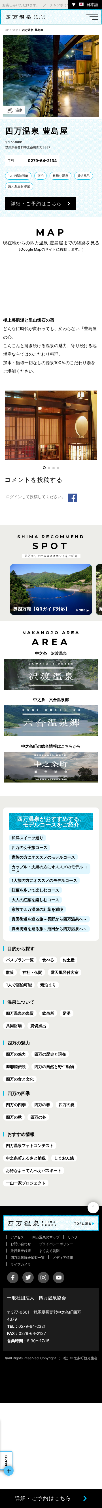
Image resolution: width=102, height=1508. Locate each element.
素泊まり (48, 984)
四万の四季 (16, 1104)
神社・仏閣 (32, 972)
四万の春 (42, 1104)
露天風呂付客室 (19, 186)
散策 (10, 972)
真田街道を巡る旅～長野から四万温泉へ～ (49, 918)
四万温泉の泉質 (20, 1013)
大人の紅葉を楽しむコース (35, 899)
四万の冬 (38, 1117)
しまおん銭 (64, 1157)
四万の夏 (67, 1104)
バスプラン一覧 (20, 959)
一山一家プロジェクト (26, 1182)
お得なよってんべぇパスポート (33, 1170)
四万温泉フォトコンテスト (30, 1145)
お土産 (69, 959)
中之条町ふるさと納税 (26, 1157)
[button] (44, 467)
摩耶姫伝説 (16, 1066)
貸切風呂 (83, 176)
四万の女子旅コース (29, 847)
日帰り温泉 (60, 176)
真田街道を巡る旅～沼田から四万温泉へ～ (49, 928)
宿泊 (40, 176)
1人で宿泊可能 (18, 176)
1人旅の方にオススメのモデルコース (44, 880)
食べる (48, 959)
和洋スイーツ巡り (27, 837)
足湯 (67, 1013)
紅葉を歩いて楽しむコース (35, 890)
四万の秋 (14, 1117)
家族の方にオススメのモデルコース (43, 857)
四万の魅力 (16, 1054)
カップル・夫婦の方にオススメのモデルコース (49, 868)
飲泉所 (48, 1013)
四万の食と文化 (20, 1079)
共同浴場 (14, 1025)
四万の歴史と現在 (50, 1054)
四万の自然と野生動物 (54, 1066)
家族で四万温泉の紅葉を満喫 (37, 909)
